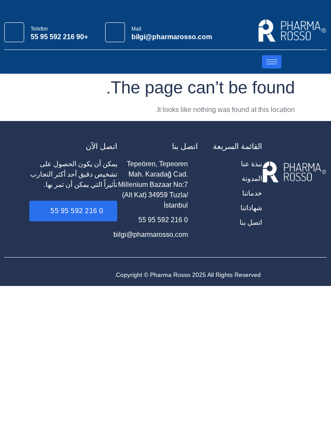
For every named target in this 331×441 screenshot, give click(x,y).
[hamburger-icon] (271, 61)
